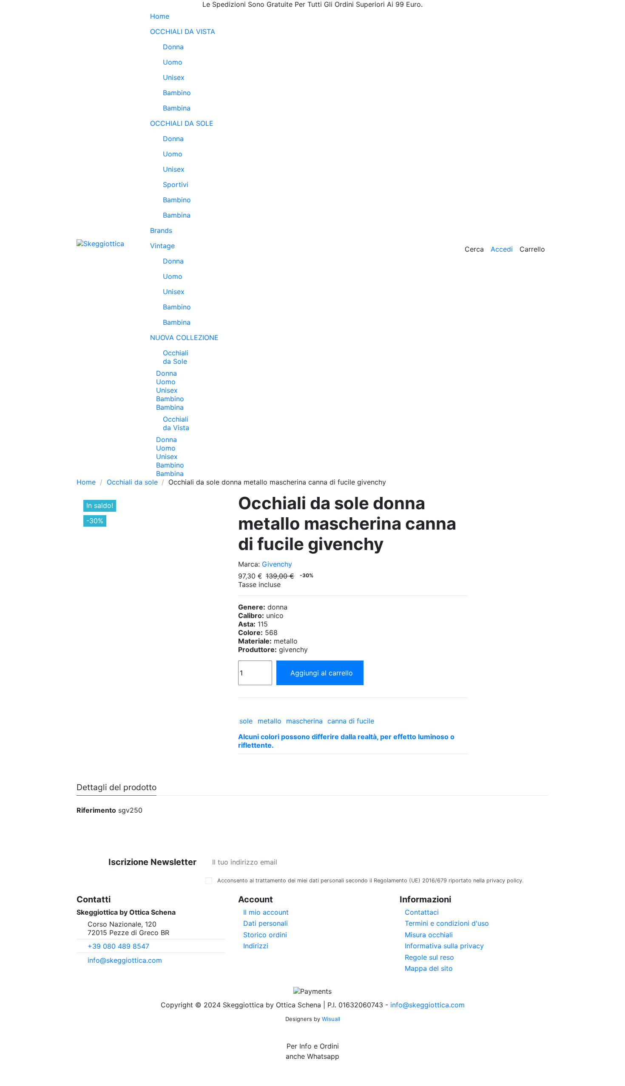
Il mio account (266, 912)
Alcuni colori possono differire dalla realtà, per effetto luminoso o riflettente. (346, 740)
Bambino (177, 92)
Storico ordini (265, 934)
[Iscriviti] (517, 862)
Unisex (174, 77)
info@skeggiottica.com (125, 960)
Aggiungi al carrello (321, 673)
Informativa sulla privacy (444, 945)
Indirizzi (255, 945)
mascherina (304, 721)
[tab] (353, 741)
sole (246, 721)
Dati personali (265, 923)
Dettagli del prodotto (116, 787)
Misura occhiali (429, 934)
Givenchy (277, 564)
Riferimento (96, 810)
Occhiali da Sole (175, 357)
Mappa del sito (429, 968)
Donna (173, 47)
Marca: (249, 564)
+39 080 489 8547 (118, 946)
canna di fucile (350, 721)
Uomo (172, 62)
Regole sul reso (429, 957)
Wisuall (331, 1018)
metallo (269, 721)
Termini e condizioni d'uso (447, 923)
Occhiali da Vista (176, 423)
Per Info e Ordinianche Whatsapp (312, 1051)
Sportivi (175, 184)
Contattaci (422, 912)
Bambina (176, 108)
